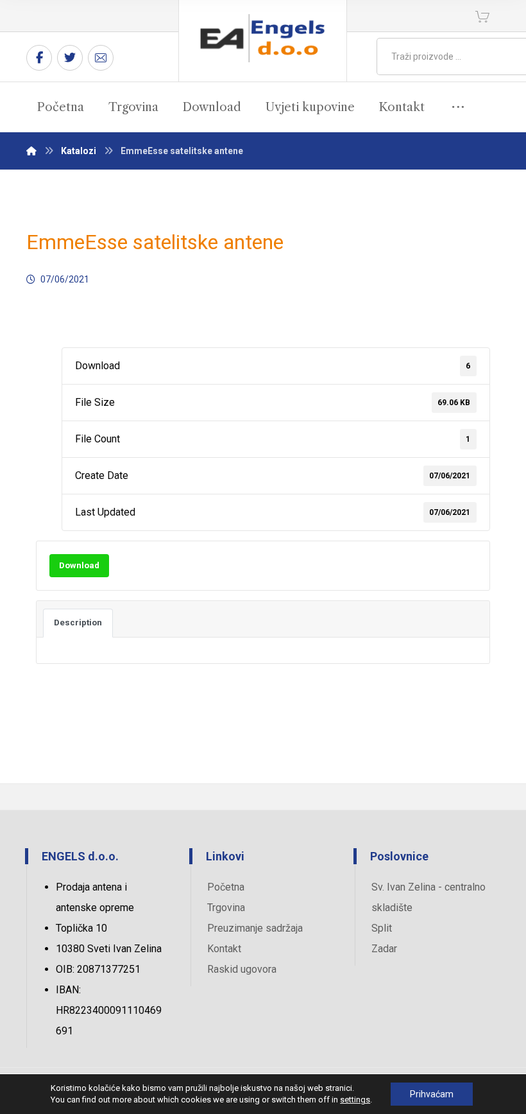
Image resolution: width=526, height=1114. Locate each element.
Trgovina (226, 907)
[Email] (101, 58)
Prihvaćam (432, 1094)
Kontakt (224, 949)
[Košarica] (482, 16)
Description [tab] (78, 622)
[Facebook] (39, 58)
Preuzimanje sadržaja (255, 928)
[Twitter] (70, 58)
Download (79, 565)
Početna (225, 887)
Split (381, 928)
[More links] (458, 107)
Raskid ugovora (241, 969)
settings (355, 1099)
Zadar (384, 949)
